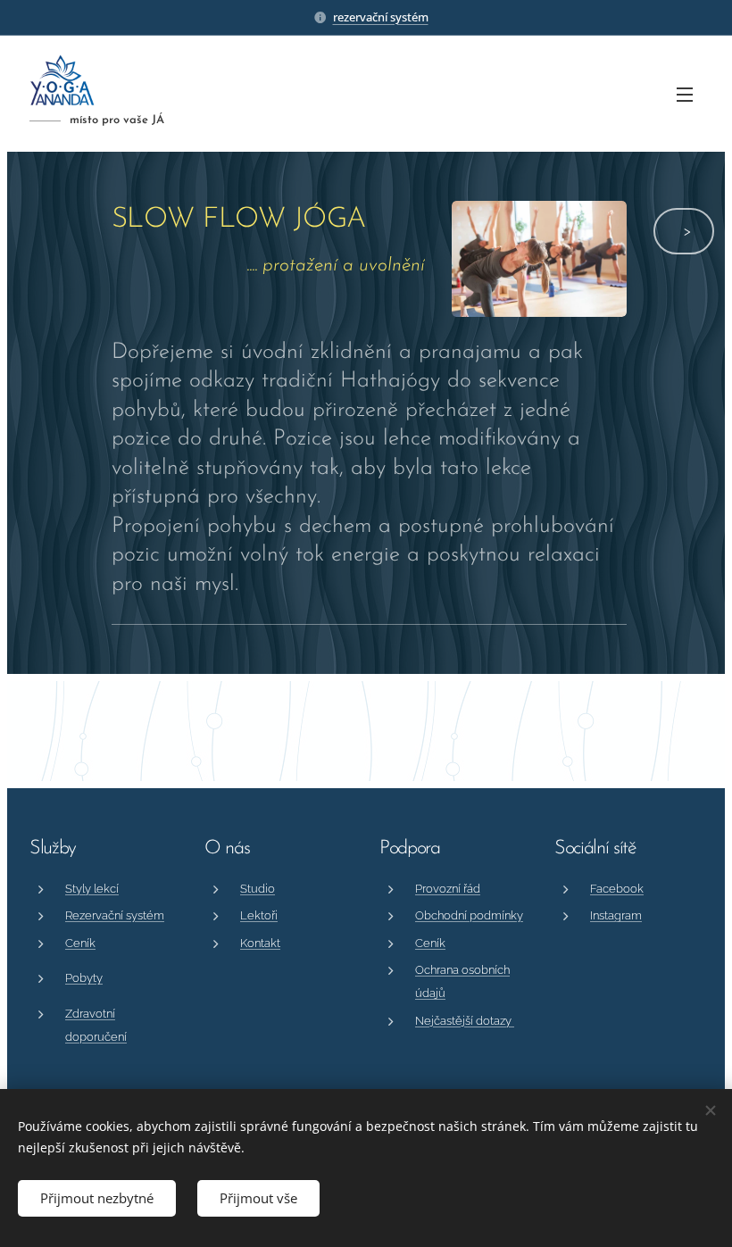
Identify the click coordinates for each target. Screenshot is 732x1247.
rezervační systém (380, 17)
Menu (685, 94)
